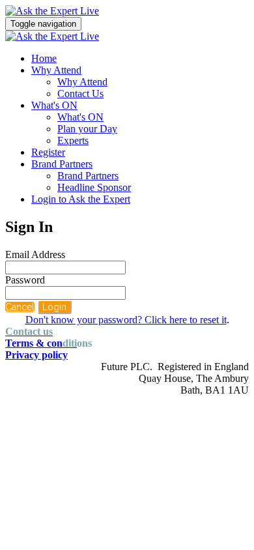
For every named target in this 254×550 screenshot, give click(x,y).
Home (44, 58)
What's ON (54, 105)
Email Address (35, 254)
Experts (73, 140)
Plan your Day (87, 128)
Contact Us (80, 93)
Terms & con (41, 343)
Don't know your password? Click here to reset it (126, 319)
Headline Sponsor (94, 187)
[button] (20, 307)
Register (48, 152)
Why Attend (56, 70)
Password (25, 279)
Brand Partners (61, 163)
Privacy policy (36, 354)
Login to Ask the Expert (80, 199)
